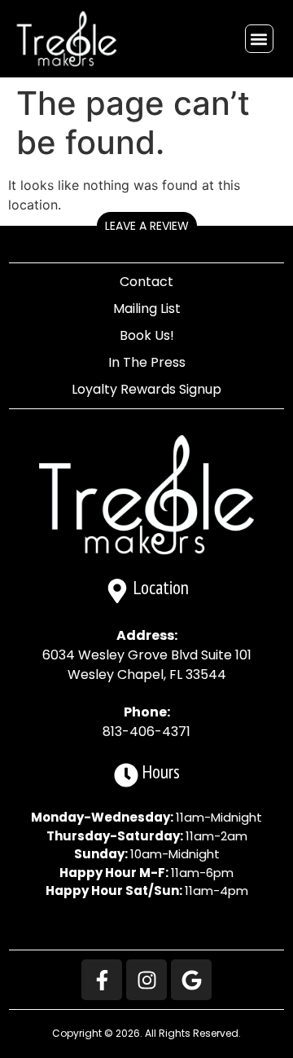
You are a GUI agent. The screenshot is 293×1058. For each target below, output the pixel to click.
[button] (259, 38)
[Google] (191, 979)
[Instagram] (146, 979)
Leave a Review (147, 226)
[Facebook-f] (101, 979)
